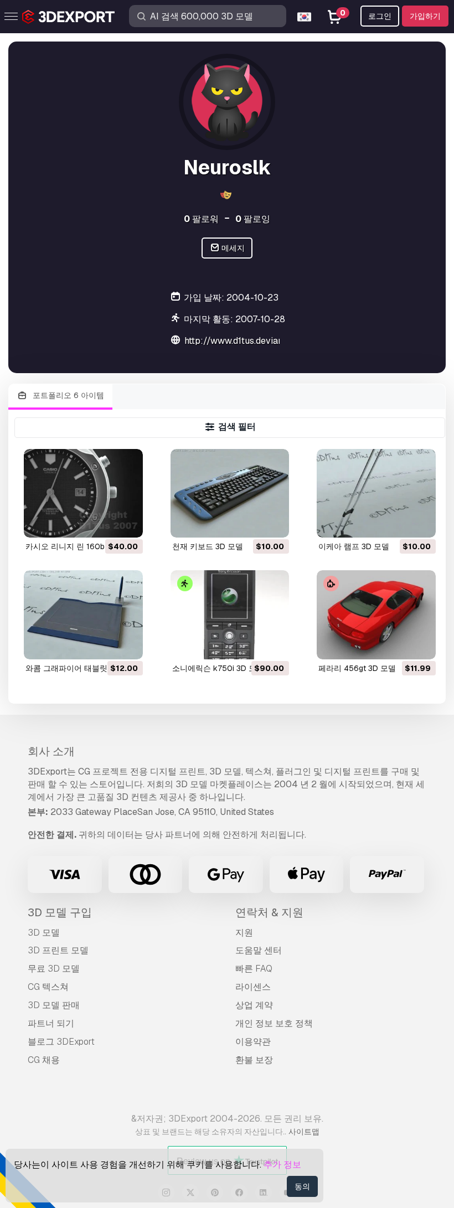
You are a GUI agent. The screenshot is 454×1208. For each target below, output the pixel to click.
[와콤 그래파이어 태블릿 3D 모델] (83, 614)
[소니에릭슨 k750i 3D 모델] (230, 614)
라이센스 (253, 987)
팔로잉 (252, 219)
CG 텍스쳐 (48, 987)
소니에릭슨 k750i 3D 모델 (218, 668)
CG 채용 (44, 1060)
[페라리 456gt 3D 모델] (376, 614)
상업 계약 (254, 1005)
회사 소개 (51, 751)
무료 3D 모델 (54, 968)
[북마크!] (127, 522)
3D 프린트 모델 (58, 950)
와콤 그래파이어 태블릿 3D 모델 (81, 668)
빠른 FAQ (253, 968)
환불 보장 (254, 1060)
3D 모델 (44, 932)
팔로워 (201, 219)
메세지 (232, 248)
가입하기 (425, 16)
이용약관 (253, 1041)
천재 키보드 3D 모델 (207, 546)
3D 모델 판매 (54, 1005)
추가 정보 (282, 1164)
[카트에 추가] (104, 522)
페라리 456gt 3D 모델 (357, 668)
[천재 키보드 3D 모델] (230, 493)
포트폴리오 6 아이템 (67, 395)
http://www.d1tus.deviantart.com (250, 341)
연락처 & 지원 (269, 912)
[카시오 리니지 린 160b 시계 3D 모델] (83, 493)
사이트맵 (303, 1132)
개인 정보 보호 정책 (274, 1023)
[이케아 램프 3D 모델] (376, 493)
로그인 (379, 16)
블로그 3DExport (61, 1041)
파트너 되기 (51, 1023)
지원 (244, 932)
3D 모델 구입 (60, 912)
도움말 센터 (258, 950)
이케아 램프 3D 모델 (353, 546)
